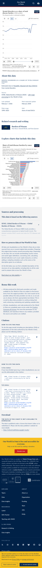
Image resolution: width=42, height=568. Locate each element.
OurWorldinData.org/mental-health (11, 67)
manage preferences (28, 559)
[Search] (33, 3)
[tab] (4, 18)
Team (23, 506)
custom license (17, 470)
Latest (3, 510)
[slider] (13, 62)
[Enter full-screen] (37, 66)
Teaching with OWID (8, 519)
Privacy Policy (16, 559)
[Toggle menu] (4, 3)
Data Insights (6, 501)
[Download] (29, 66)
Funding (24, 501)
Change (34, 158)
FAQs (28, 474)
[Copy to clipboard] (34, 337)
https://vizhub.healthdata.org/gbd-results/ (16, 430)
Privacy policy (6, 551)
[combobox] (33, 3)
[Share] (33, 66)
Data (3, 497)
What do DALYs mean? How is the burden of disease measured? (22, 70)
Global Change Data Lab (30, 459)
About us (25, 493)
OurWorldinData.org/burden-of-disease (12, 198)
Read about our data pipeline (11, 275)
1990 (9, 61)
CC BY (22, 67)
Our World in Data (21, 3)
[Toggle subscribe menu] (38, 3)
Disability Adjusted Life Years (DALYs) (25, 86)
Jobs (23, 510)
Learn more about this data (19, 66)
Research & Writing (8, 528)
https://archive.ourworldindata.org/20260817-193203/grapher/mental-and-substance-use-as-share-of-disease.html (17, 349)
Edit (34, 18)
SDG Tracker (5, 515)
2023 (37, 61)
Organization (26, 497)
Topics (4, 493)
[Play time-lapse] (4, 61)
